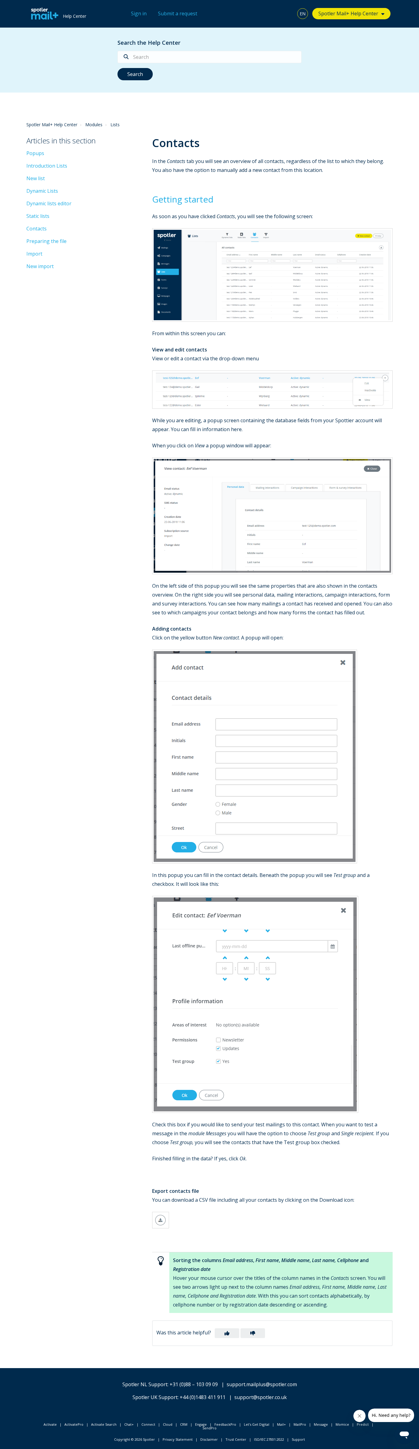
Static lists (37, 216)
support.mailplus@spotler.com (262, 1384)
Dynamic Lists (42, 191)
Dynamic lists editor (48, 203)
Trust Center (235, 1439)
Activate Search (104, 1424)
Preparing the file (46, 241)
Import (34, 253)
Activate (50, 1424)
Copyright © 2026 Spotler (134, 1439)
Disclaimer (209, 1439)
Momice (342, 1424)
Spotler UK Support (155, 1397)
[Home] (43, 13)
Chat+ (129, 1424)
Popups (35, 153)
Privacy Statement (178, 1439)
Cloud (167, 1424)
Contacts (36, 228)
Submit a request (177, 13)
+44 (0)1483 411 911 (202, 1397)
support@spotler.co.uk (260, 1397)
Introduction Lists (46, 165)
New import (40, 266)
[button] (227, 1333)
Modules (93, 124)
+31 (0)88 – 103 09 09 (194, 1384)
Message (321, 1424)
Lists (115, 124)
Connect (148, 1424)
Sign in (139, 13)
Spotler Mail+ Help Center (51, 124)
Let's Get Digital (256, 1424)
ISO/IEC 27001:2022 (269, 1439)
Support (298, 1439)
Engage (201, 1424)
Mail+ (281, 1424)
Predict (363, 1424)
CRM (183, 1424)
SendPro (209, 1428)
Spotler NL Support (144, 1384)
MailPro (300, 1424)
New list (35, 178)
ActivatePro (73, 1424)
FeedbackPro (225, 1424)
